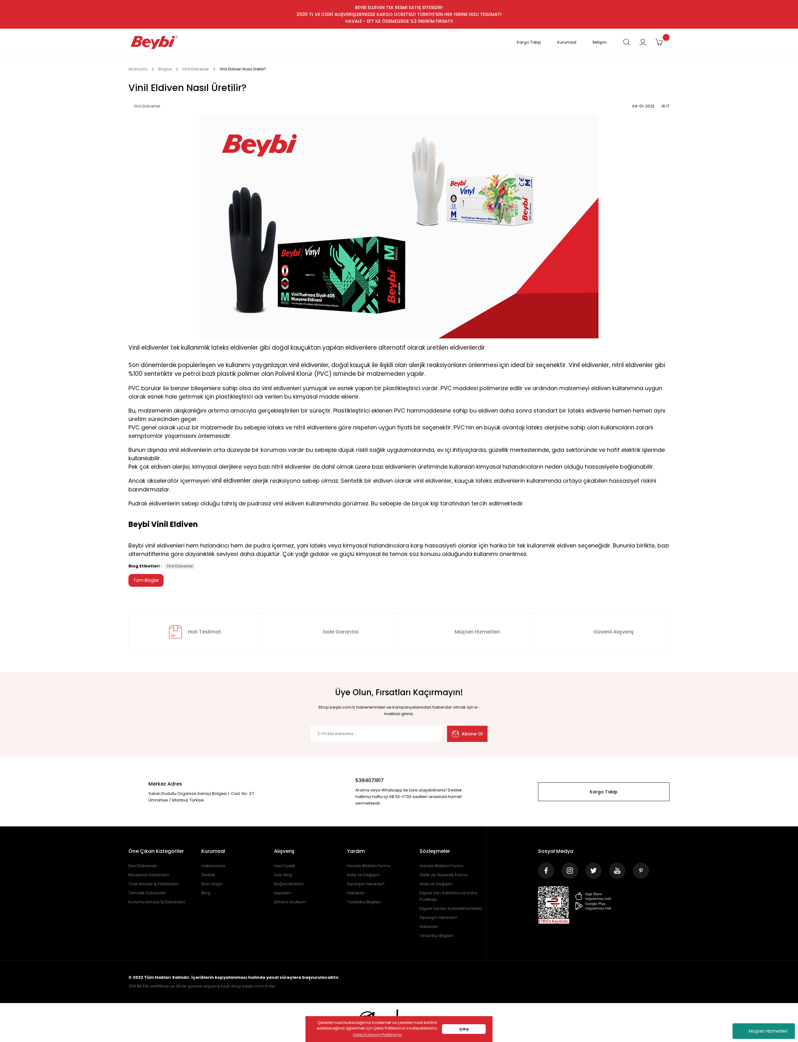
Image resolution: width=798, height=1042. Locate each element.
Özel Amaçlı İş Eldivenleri (153, 884)
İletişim (600, 42)
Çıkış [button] (464, 1029)
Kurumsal (566, 42)
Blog (205, 893)
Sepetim (282, 893)
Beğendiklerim (289, 884)
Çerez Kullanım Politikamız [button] (377, 1034)
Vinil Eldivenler (179, 566)
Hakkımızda (213, 866)
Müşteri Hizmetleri (768, 1031)
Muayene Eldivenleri (148, 875)
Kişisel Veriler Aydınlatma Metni (451, 908)
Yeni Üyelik (284, 866)
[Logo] (154, 42)
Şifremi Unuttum (290, 902)
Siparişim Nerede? (366, 884)
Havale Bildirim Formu (369, 866)
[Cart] (659, 42)
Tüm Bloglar (146, 580)
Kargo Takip (529, 42)
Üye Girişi (283, 875)
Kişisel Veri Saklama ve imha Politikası (448, 896)
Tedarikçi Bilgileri (364, 902)
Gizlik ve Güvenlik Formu (444, 875)
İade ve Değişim (363, 875)
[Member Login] (643, 42)
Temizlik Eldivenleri (147, 893)
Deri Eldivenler (142, 866)
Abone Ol (472, 734)
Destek (208, 875)
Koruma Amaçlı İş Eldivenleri (156, 902)
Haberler (356, 893)
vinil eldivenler (231, 480)
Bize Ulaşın (212, 884)
